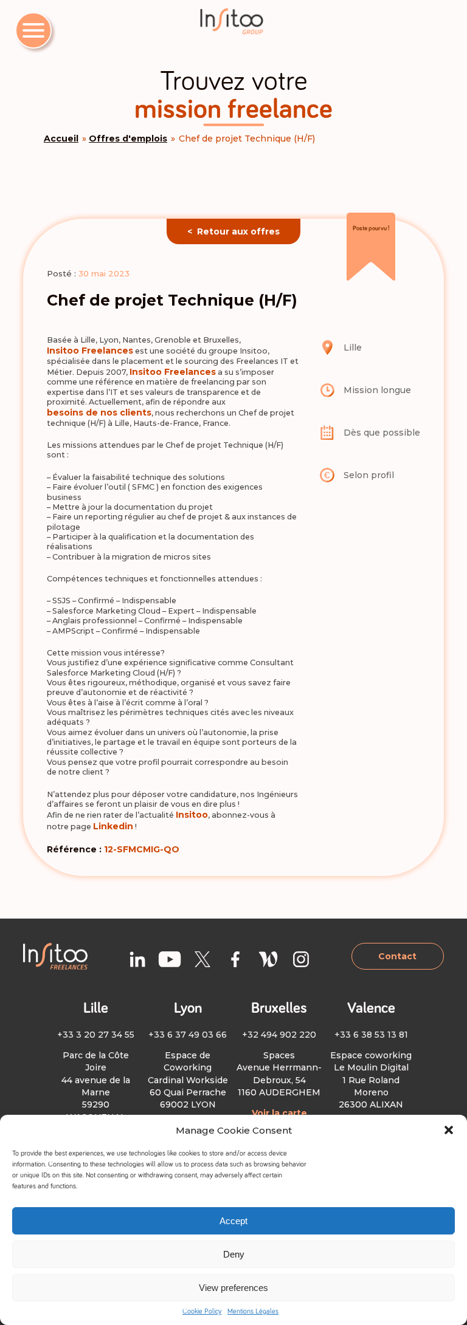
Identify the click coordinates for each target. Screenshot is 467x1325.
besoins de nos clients (99, 412)
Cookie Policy (201, 1311)
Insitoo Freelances (90, 350)
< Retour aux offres (233, 231)
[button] (449, 1130)
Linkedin (113, 826)
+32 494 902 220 (279, 1034)
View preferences (233, 1287)
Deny (233, 1254)
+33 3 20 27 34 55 (95, 1034)
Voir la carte (279, 1113)
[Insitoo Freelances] (233, 21)
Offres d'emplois (128, 138)
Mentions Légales (252, 1311)
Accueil (61, 138)
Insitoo (192, 814)
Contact (397, 956)
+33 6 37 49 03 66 (187, 1034)
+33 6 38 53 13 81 (371, 1034)
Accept (233, 1221)
